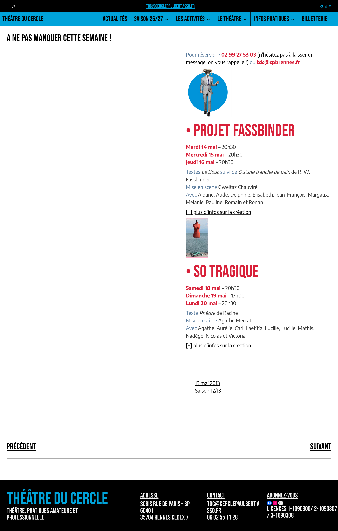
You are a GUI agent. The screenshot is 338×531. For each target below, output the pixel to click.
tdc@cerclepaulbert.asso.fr (170, 6)
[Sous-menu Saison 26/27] (167, 19)
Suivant (320, 447)
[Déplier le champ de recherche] (13, 6)
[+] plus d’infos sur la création (218, 212)
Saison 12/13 (208, 390)
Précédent (21, 447)
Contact (216, 495)
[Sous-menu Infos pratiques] (293, 19)
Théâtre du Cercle (22, 19)
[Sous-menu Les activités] (208, 19)
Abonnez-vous (282, 495)
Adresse (149, 495)
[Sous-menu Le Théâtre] (245, 19)
